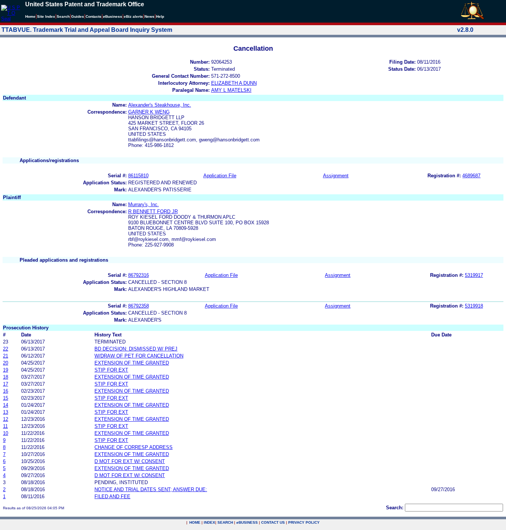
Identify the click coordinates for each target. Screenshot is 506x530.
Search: (394, 507)
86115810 (138, 175)
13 (5, 412)
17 (5, 384)
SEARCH (225, 522)
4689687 (471, 175)
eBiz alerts (133, 16)
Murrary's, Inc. (143, 204)
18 (5, 377)
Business (112, 16)
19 (5, 370)
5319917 (474, 275)
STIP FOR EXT (111, 370)
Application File (219, 175)
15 (5, 398)
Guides (77, 16)
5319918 (474, 306)
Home (30, 16)
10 (5, 433)
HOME (194, 522)
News (149, 16)
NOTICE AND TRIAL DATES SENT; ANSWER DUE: (150, 489)
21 (5, 356)
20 (5, 363)
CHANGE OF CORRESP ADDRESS (133, 447)
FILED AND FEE (112, 496)
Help (160, 16)
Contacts (93, 16)
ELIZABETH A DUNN (234, 83)
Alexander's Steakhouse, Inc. (159, 105)
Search (63, 16)
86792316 (138, 275)
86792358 (138, 306)
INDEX (209, 522)
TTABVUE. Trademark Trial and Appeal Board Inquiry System (86, 30)
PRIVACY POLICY (304, 522)
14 (5, 405)
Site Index (46, 16)
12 (5, 419)
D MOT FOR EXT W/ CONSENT (129, 461)
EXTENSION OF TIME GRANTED (131, 363)
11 (5, 426)
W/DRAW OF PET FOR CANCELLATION (138, 356)
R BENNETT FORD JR (153, 211)
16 (5, 391)
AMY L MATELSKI (231, 90)
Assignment (336, 175)
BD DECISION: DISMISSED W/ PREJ (135, 349)
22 (5, 349)
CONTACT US (273, 522)
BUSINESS (247, 522)
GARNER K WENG (149, 112)
